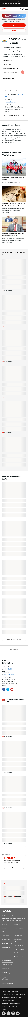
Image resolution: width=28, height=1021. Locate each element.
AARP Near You (6, 947)
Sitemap (4, 991)
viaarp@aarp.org (11, 102)
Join (14, 25)
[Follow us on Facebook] (3, 689)
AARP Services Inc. (19, 956)
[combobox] (14, 72)
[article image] (14, 175)
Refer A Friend (18, 935)
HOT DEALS (8, 858)
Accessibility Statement (18, 994)
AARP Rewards (6, 939)
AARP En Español (18, 928)
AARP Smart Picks (7, 943)
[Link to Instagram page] (13, 1013)
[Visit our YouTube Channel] (11, 689)
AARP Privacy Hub (13, 991)
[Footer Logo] (14, 911)
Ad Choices (5, 1006)
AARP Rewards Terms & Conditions (11, 997)
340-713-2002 (8, 669)
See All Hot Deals (14, 867)
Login (20, 8)
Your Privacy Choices (15, 1006)
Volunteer (4, 932)
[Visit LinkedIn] (18, 1013)
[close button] (26, 13)
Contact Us (17, 924)
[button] (26, 8)
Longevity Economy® (7, 983)
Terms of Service (6, 994)
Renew (14, 30)
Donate (4, 928)
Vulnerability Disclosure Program (11, 1003)
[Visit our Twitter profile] (7, 689)
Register (15, 8)
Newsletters (17, 932)
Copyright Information (8, 1000)
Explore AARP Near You (10, 68)
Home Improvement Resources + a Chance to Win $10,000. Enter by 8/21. (11, 2)
